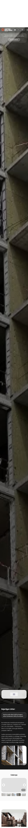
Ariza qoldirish (14, 12)
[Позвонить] (18, 2)
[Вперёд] (24, 757)
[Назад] (3, 757)
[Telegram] (15, 2)
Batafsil (14, 810)
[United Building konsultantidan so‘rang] (25, 820)
